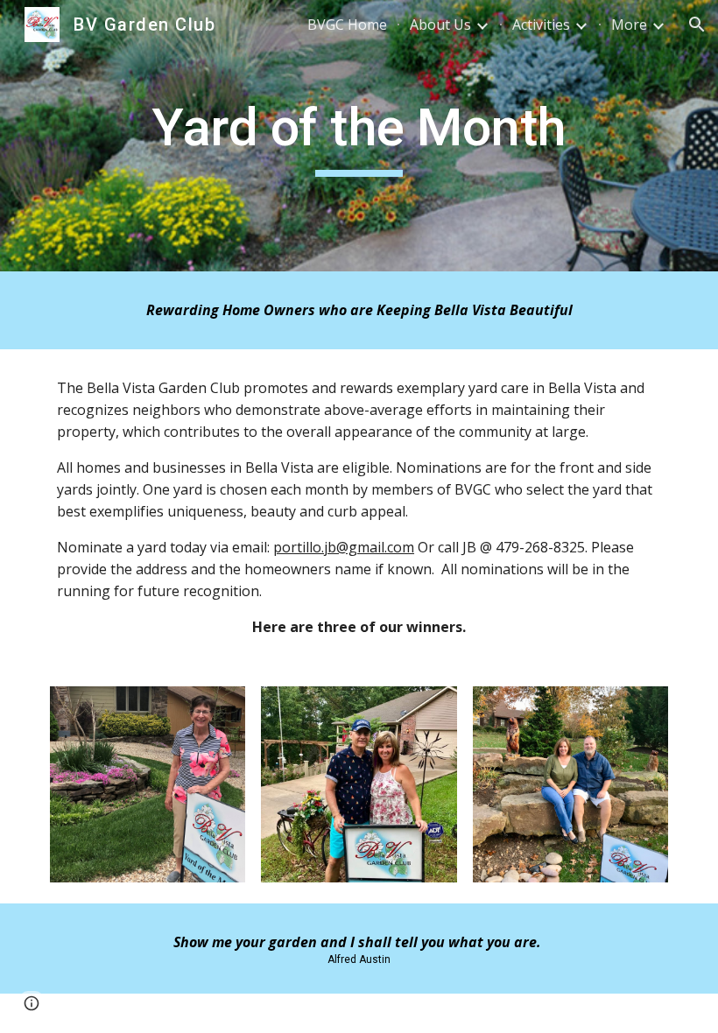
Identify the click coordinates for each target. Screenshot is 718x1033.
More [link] (629, 24)
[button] (697, 25)
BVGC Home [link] (347, 24)
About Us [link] (440, 24)
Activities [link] (541, 24)
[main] (359, 136)
